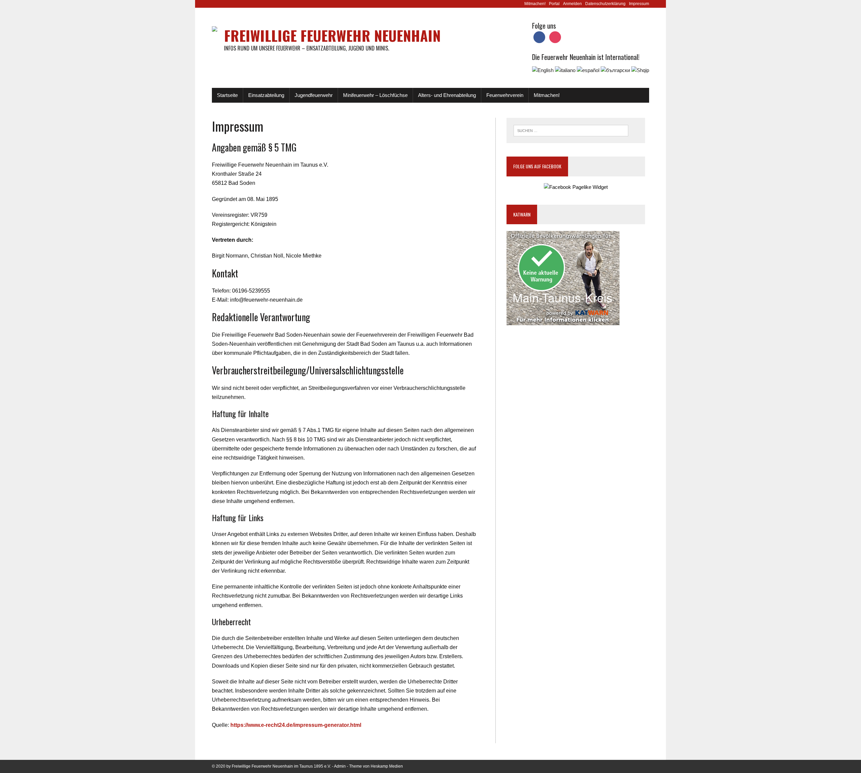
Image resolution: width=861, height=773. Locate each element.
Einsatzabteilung (266, 95)
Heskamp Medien (387, 766)
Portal (554, 3)
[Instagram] (555, 37)
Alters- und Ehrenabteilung (447, 95)
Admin (340, 766)
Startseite (227, 95)
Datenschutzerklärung (605, 3)
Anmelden (572, 3)
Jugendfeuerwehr (314, 95)
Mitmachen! (535, 3)
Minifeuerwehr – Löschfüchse (375, 95)
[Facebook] (539, 37)
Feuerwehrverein (504, 95)
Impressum (639, 3)
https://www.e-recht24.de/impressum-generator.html (295, 725)
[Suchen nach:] (571, 130)
